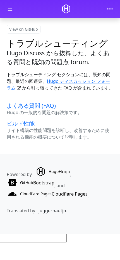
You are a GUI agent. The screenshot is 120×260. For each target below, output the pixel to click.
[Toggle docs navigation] (10, 9)
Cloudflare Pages (54, 194)
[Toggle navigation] (110, 9)
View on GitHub (23, 29)
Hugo (59, 171)
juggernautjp (52, 211)
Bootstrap (37, 183)
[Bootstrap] (66, 9)
